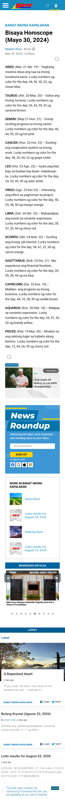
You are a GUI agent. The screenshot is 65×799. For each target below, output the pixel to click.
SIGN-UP (21, 454)
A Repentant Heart (18, 674)
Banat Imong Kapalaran (27, 25)
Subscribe (55, 10)
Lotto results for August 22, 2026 (26, 756)
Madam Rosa (13, 49)
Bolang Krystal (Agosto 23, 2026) (26, 714)
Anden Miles (9, 720)
